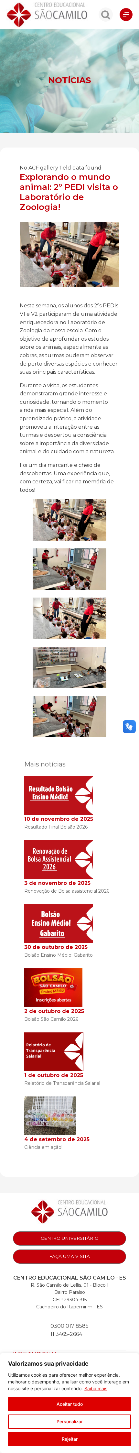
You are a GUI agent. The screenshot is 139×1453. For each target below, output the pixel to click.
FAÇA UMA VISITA (69, 1256)
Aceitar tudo (70, 1404)
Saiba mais (95, 1388)
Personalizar (70, 1421)
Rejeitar (70, 1439)
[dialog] (69, 1403)
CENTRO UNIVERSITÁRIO (70, 1238)
